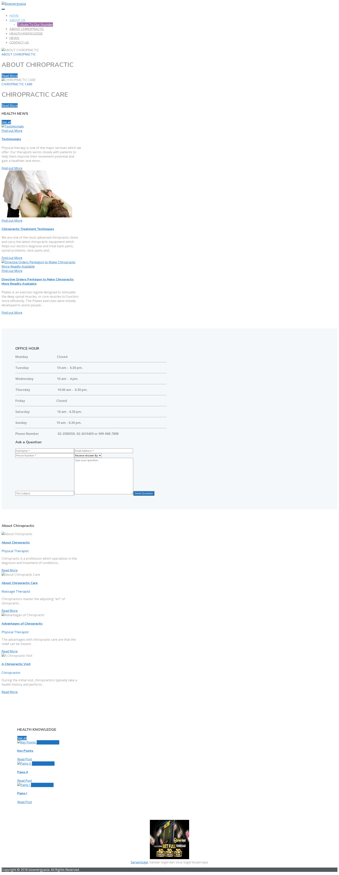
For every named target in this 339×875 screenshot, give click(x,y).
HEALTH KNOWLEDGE (26, 33)
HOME (14, 16)
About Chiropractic (16, 542)
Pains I (22, 793)
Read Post (24, 759)
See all (6, 122)
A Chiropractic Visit (16, 664)
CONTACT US (19, 42)
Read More (10, 75)
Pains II (22, 772)
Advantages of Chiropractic (22, 623)
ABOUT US (17, 20)
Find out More (12, 168)
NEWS (14, 38)
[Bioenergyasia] (14, 4)
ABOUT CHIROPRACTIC (26, 29)
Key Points (25, 751)
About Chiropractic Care (20, 583)
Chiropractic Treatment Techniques (28, 229)
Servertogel (139, 862)
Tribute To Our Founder (35, 24)
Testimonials (11, 139)
